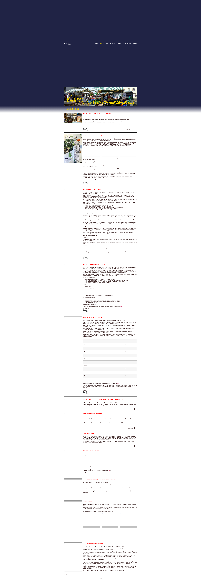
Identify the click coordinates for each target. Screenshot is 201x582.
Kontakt (124, 43)
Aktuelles (96, 43)
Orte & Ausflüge (112, 43)
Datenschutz (135, 43)
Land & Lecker (118, 43)
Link (111, 169)
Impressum (129, 43)
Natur (107, 43)
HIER (97, 304)
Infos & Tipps (102, 43)
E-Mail (135, 473)
